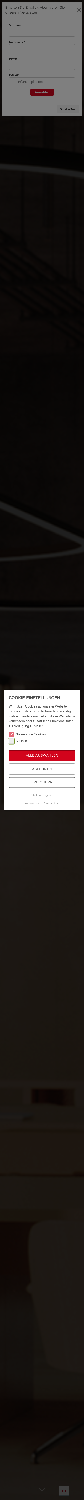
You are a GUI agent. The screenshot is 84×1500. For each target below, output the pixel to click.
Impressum (31, 803)
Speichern (42, 782)
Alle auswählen (42, 755)
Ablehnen (42, 769)
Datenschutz (51, 803)
